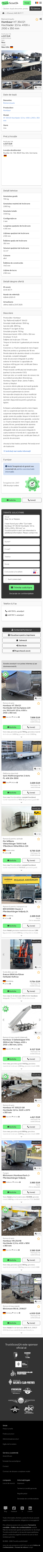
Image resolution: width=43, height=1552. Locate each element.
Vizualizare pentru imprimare (22, 635)
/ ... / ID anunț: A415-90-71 (13, 13)
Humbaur (7, 110)
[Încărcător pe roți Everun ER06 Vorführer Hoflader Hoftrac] (21, 954)
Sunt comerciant (14, 579)
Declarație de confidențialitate (21, 593)
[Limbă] (36, 3)
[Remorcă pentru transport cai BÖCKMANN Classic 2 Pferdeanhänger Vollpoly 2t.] (21, 889)
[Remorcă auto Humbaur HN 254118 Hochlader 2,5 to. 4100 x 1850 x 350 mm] (21, 1221)
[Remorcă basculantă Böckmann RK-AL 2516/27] (21, 1289)
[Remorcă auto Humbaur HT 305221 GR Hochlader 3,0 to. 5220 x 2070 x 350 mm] (21, 1088)
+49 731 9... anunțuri (16, 611)
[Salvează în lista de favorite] (36, 19)
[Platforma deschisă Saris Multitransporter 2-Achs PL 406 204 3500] (21, 756)
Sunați (33, 500)
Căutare (36, 8)
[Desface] (21, 737)
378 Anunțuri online (11, 485)
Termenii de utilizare (21, 1547)
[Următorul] (39, 70)
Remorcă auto (9, 103)
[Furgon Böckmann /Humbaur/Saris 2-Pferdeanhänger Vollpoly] (21, 1155)
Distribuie (22, 645)
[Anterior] (4, 70)
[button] (40, 3)
